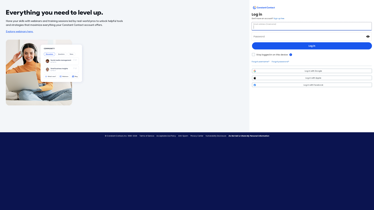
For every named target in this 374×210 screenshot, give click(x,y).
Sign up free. (279, 18)
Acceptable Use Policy (166, 136)
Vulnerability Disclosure (216, 136)
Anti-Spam (183, 136)
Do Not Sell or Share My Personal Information (248, 136)
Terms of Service (147, 136)
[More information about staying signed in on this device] (290, 54)
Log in (312, 45)
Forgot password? (280, 61)
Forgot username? (260, 61)
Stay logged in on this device (272, 54)
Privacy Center (197, 136)
